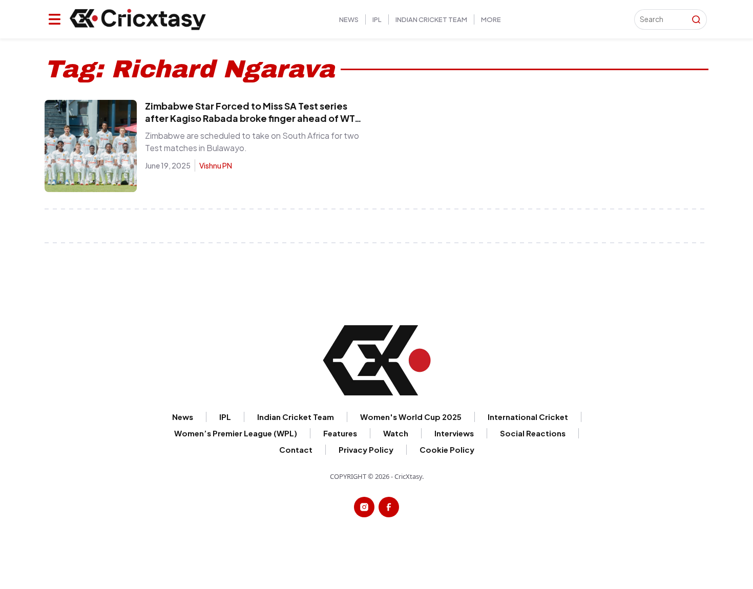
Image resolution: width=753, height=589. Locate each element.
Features (340, 433)
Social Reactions (533, 433)
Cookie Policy (720, 23)
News (349, 19)
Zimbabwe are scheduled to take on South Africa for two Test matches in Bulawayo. (252, 141)
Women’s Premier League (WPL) (235, 433)
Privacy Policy (366, 449)
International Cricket (528, 417)
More (491, 19)
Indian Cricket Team (431, 19)
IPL (377, 19)
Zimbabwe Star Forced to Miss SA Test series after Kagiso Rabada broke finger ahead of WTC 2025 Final (253, 118)
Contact (295, 449)
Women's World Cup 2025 (411, 417)
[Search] (696, 19)
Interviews (454, 433)
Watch (395, 433)
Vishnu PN (215, 165)
